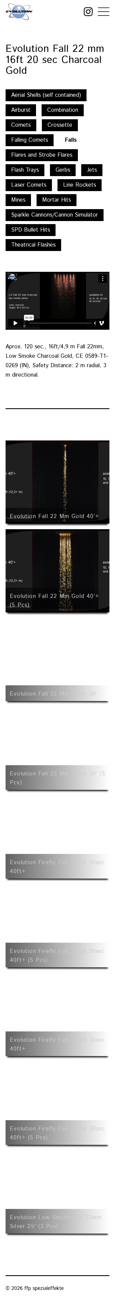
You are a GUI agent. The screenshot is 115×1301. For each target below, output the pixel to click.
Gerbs (63, 170)
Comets (21, 125)
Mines (18, 200)
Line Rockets (79, 185)
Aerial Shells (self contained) (46, 95)
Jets (92, 170)
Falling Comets (29, 140)
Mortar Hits (56, 200)
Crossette (59, 125)
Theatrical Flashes (33, 245)
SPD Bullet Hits (30, 230)
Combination (62, 110)
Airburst (20, 110)
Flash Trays (25, 170)
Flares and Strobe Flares (41, 155)
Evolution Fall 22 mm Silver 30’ (53, 694)
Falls (71, 140)
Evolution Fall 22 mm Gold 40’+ (54, 517)
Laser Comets (28, 185)
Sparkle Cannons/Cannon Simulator (54, 215)
